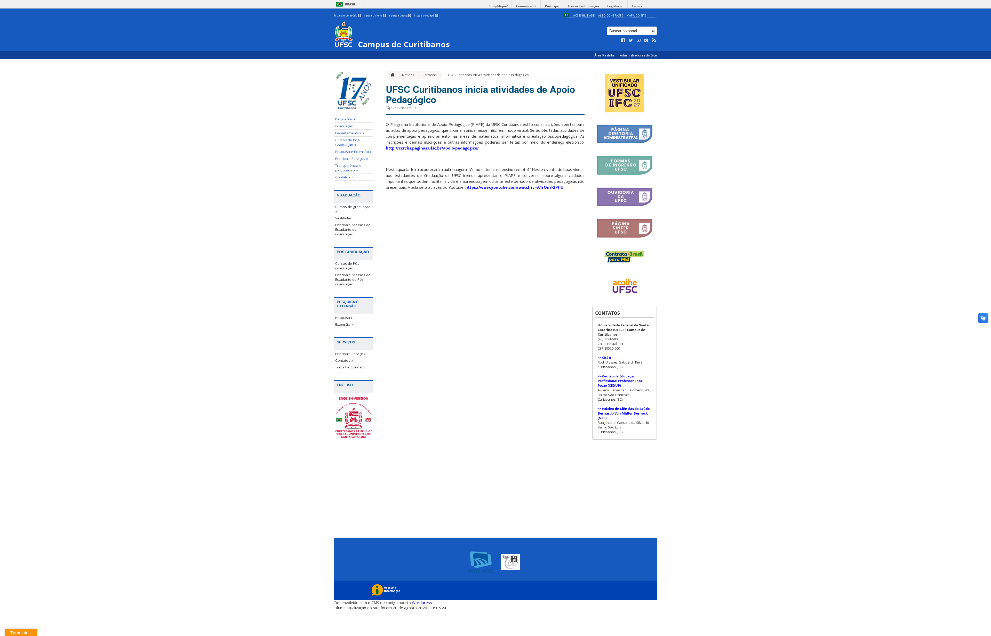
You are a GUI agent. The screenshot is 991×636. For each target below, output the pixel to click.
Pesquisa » (344, 317)
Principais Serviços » (351, 158)
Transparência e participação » (348, 167)
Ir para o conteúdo (347, 15)
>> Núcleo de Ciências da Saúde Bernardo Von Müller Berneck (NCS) (624, 413)
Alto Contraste (610, 15)
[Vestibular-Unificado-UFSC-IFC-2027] (624, 111)
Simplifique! (498, 6)
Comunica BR (526, 6)
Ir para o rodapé (425, 15)
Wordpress (422, 602)
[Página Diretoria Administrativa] (624, 142)
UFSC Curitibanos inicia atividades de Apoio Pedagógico (487, 75)
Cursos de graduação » (353, 209)
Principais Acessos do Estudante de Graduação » (353, 229)
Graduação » (345, 126)
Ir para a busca (399, 15)
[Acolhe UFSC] (624, 296)
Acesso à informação (583, 6)
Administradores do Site (638, 55)
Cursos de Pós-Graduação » (347, 142)
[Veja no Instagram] (646, 40)
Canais (637, 6)
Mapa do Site (636, 15)
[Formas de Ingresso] (624, 173)
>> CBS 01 (605, 357)
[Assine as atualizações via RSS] (654, 40)
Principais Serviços (350, 353)
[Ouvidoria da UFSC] (624, 205)
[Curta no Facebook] (623, 40)
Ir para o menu (374, 15)
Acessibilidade (584, 15)
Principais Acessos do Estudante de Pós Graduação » (353, 279)
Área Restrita (604, 55)
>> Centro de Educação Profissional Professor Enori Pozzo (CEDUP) (620, 381)
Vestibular (343, 218)
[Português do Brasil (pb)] (566, 15)
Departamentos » (349, 133)
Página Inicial (345, 119)
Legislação (615, 6)
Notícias (408, 75)
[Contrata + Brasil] (624, 261)
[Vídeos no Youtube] (639, 40)
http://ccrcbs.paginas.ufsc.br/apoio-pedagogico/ (432, 148)
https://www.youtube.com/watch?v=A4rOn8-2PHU (514, 187)
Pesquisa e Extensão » (353, 151)
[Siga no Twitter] (631, 40)
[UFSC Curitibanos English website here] (353, 418)
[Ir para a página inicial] (391, 75)
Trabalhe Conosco (350, 367)
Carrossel (429, 75)
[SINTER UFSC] (624, 236)
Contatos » (344, 177)
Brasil (350, 4)
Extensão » (344, 324)
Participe (552, 6)
